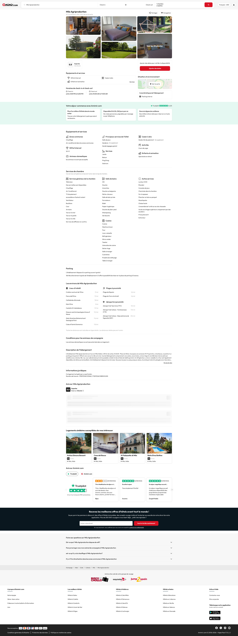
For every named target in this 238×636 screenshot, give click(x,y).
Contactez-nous (214, 595)
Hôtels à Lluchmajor (122, 611)
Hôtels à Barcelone (169, 595)
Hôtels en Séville (168, 603)
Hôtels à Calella (73, 599)
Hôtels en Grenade (169, 611)
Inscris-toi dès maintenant (146, 523)
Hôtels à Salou (72, 595)
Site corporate (214, 599)
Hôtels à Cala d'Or (122, 603)
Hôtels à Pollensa (121, 607)
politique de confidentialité (136, 527)
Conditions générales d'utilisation (18, 632)
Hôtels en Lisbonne (169, 599)
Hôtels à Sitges (72, 611)
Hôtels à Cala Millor (122, 595)
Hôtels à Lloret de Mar (75, 607)
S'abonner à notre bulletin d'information (20, 603)
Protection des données (40, 632)
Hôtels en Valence (169, 607)
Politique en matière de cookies (61, 632)
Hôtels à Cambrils (73, 603)
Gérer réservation (13, 599)
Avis (8, 607)
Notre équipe (11, 595)
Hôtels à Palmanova (122, 599)
